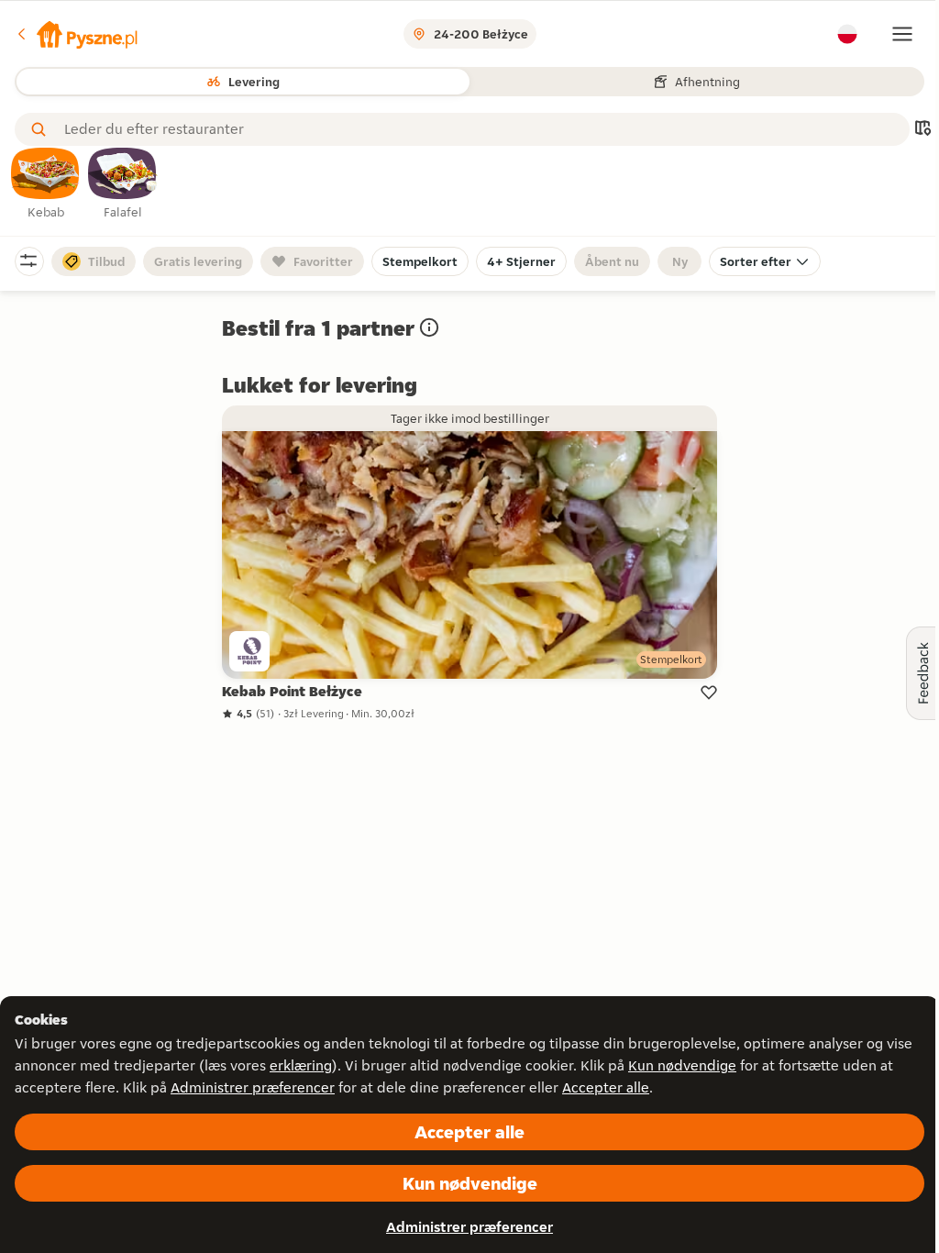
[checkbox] (46, 184)
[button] (76, 34)
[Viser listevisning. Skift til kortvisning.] (922, 129)
